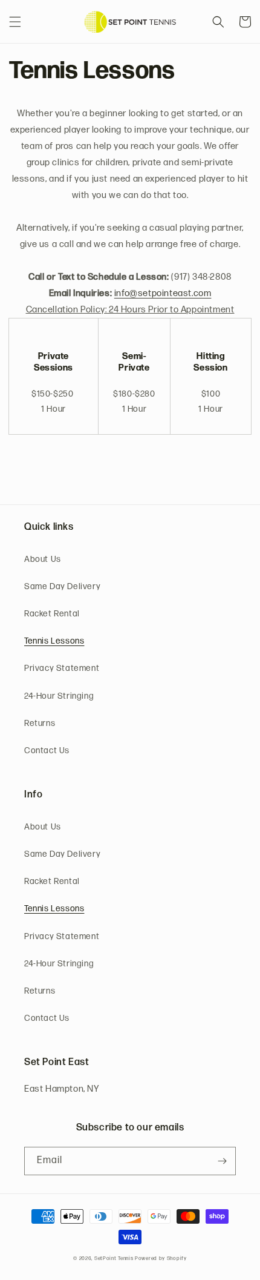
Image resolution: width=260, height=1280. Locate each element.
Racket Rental (52, 614)
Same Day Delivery (62, 587)
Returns (39, 723)
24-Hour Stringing (59, 696)
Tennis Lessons (54, 641)
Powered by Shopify (161, 1258)
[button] (15, 21)
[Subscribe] (222, 1161)
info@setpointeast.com (163, 294)
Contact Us (47, 751)
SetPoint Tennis (114, 1258)
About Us (42, 559)
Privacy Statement (61, 668)
